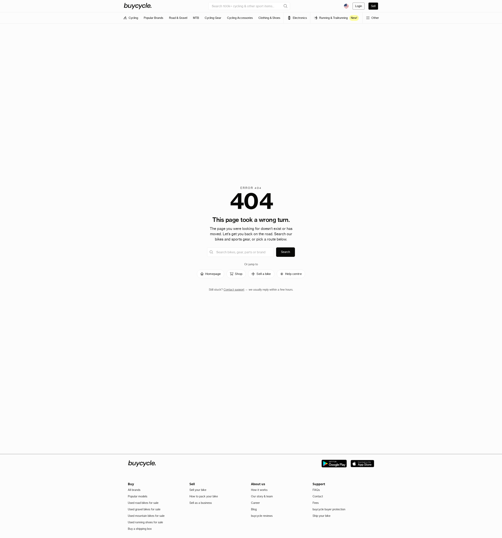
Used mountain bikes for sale (146, 516)
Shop (238, 274)
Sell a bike (263, 274)
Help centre (293, 274)
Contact (318, 496)
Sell (373, 6)
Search (285, 252)
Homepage (213, 274)
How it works (259, 490)
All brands (134, 490)
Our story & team (262, 496)
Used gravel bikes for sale (144, 509)
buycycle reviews (262, 516)
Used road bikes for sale (143, 503)
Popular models (137, 496)
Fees (316, 503)
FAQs (316, 490)
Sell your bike (197, 490)
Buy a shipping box (140, 529)
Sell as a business (200, 503)
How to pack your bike (203, 496)
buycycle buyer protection (329, 509)
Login (358, 6)
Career (255, 503)
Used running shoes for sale (145, 522)
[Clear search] (285, 6)
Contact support (234, 289)
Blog (254, 509)
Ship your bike (321, 516)
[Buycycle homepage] (137, 6)
